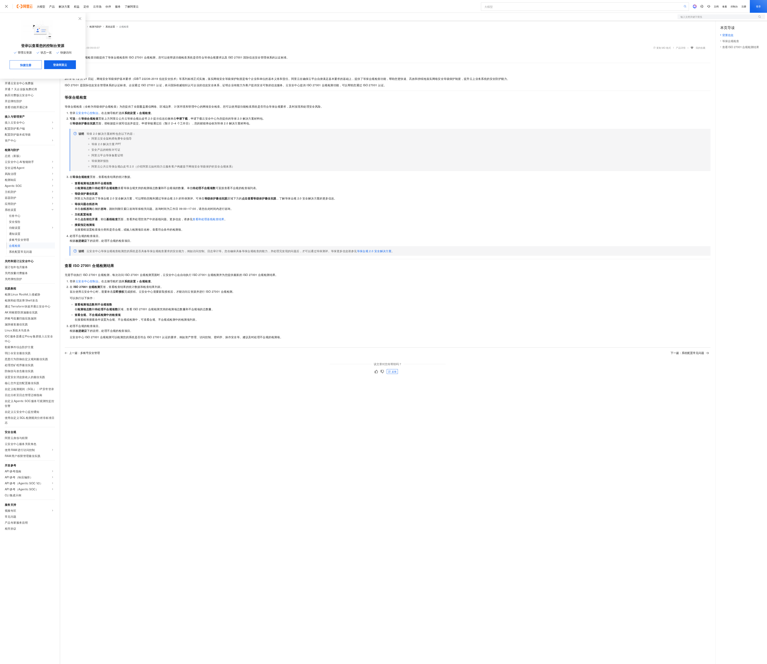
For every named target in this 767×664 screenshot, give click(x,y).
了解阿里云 (132, 6)
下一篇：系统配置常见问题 (687, 353)
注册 (743, 6)
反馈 (394, 371)
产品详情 (681, 47)
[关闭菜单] (6, 6)
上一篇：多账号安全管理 (84, 353)
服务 (118, 6)
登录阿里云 (60, 65)
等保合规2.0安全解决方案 (374, 251)
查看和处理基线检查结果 (208, 219)
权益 (76, 6)
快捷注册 (25, 65)
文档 (716, 6)
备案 (724, 6)
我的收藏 (700, 47)
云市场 (97, 6)
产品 (52, 6)
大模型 (41, 6)
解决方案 (64, 6)
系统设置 (110, 26)
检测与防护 (95, 26)
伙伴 (108, 6)
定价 (86, 6)
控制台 (734, 6)
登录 (758, 6)
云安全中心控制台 (87, 113)
